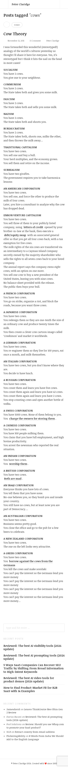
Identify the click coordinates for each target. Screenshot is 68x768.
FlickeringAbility (15, 736)
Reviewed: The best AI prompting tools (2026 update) (34, 657)
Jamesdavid (13, 709)
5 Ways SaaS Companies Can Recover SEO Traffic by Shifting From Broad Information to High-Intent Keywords (33, 668)
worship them (18, 464)
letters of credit (33, 227)
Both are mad (12, 478)
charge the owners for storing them (32, 418)
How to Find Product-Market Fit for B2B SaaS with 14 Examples (30, 689)
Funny (17, 25)
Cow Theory (15, 33)
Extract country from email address (35, 731)
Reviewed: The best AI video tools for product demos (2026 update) (28, 679)
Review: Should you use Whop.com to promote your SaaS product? (35, 726)
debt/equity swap (15, 235)
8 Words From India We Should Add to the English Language (35, 737)
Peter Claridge (21, 4)
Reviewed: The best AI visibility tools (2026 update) (32, 647)
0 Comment (35, 40)
